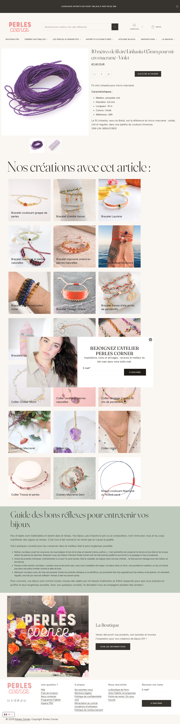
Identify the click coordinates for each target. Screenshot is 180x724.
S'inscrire (135, 372)
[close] (150, 339)
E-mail (86, 368)
